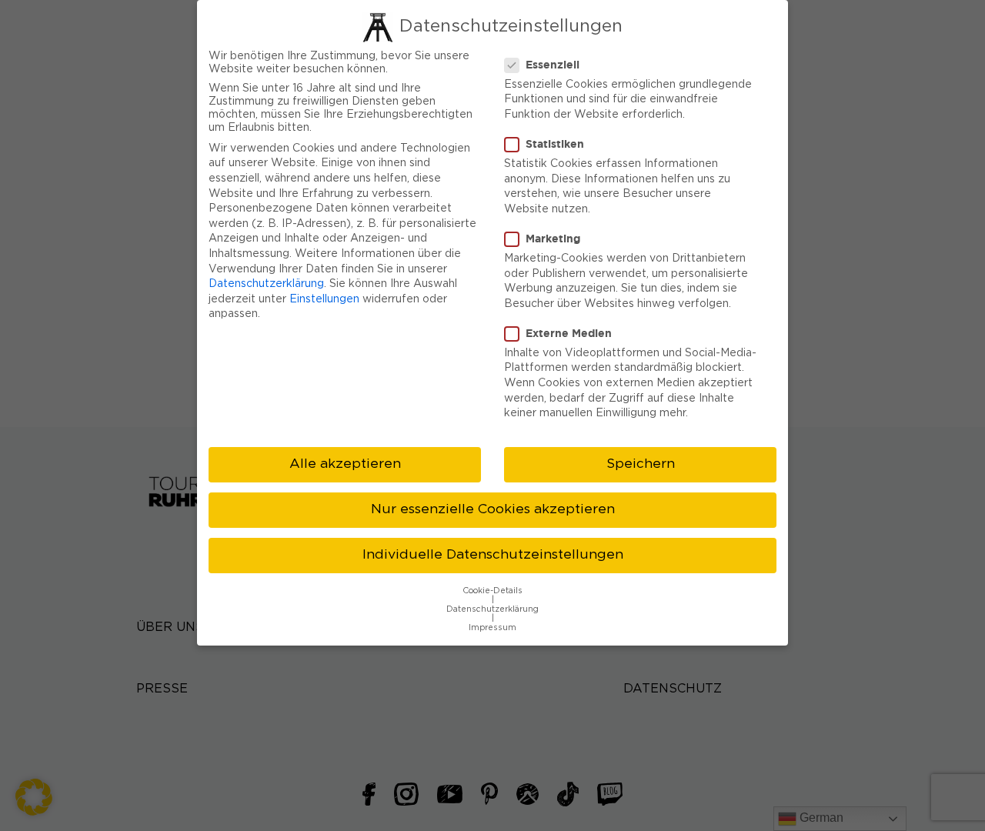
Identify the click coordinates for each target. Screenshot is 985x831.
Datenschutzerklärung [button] (492, 609)
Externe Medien (569, 332)
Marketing (553, 238)
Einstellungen (324, 299)
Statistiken (555, 143)
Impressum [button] (492, 628)
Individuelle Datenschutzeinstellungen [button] (492, 555)
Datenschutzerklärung (266, 284)
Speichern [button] (640, 464)
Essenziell (552, 64)
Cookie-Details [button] (492, 591)
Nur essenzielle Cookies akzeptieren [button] (493, 509)
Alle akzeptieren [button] (345, 464)
